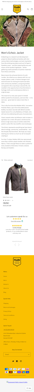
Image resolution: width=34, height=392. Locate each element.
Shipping (5, 303)
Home (5, 276)
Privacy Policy (7, 311)
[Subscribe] (28, 354)
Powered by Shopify (22, 375)
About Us (6, 288)
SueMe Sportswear (14, 375)
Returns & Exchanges (9, 307)
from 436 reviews (16, 221)
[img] (17, 219)
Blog (4, 292)
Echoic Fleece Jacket (8, 197)
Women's (6, 284)
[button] (2, 9)
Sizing (5, 319)
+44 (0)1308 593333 (8, 329)
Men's (5, 280)
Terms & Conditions (8, 315)
